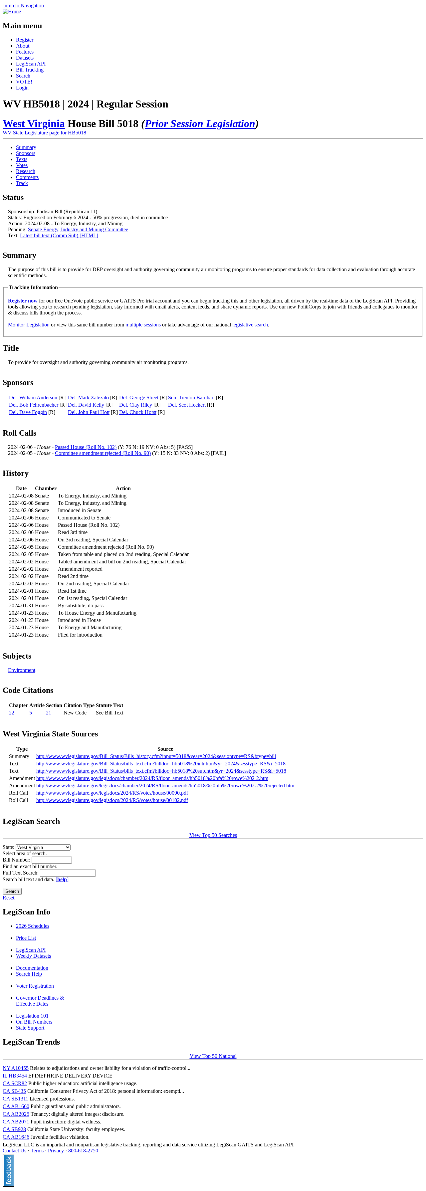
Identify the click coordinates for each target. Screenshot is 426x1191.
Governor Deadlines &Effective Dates (40, 1001)
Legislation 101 (32, 1016)
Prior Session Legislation (200, 123)
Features (25, 52)
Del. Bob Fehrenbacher (33, 405)
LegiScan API (31, 64)
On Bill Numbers (34, 1022)
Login (22, 88)
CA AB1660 (16, 1106)
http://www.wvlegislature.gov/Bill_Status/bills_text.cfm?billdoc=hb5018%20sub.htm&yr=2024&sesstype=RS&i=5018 (161, 771)
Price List (26, 938)
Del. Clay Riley (135, 405)
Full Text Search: (21, 873)
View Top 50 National (213, 1056)
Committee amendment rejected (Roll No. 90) (103, 453)
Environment (21, 670)
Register (24, 40)
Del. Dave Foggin (28, 412)
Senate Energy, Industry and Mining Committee (78, 229)
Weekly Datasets (33, 956)
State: (9, 847)
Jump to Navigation (23, 5)
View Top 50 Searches (213, 835)
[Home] (12, 11)
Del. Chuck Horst (137, 412)
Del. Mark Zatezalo (88, 397)
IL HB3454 (15, 1076)
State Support (30, 1028)
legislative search (250, 324)
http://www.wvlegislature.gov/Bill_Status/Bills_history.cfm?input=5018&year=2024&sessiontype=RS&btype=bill (156, 756)
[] (62, 879)
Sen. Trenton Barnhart (191, 397)
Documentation (32, 968)
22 (11, 712)
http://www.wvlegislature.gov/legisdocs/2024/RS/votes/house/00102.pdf (112, 800)
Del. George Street (138, 397)
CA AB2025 (16, 1114)
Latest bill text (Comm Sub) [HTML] (59, 235)
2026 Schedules (32, 926)
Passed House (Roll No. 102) (85, 447)
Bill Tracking (30, 70)
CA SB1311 (15, 1098)
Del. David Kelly (86, 405)
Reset (8, 897)
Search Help (29, 974)
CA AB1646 (16, 1137)
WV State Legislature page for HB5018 (44, 132)
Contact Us (14, 1150)
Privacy (56, 1150)
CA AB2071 (16, 1121)
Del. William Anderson (33, 397)
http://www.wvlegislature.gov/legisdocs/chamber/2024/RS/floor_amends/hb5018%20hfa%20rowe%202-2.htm (152, 778)
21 (48, 712)
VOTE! (24, 82)
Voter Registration (35, 986)
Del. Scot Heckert (187, 405)
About (22, 46)
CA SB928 (14, 1129)
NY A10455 (16, 1068)
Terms (37, 1150)
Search (23, 76)
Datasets (25, 58)
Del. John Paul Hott (88, 412)
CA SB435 (14, 1091)
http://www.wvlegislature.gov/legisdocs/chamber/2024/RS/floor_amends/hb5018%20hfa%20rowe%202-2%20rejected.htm (165, 785)
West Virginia (34, 123)
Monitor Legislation (29, 324)
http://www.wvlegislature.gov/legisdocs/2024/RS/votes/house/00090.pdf (112, 793)
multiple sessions (143, 324)
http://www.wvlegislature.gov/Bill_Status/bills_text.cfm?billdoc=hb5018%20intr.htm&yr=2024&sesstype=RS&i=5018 (161, 763)
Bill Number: (17, 860)
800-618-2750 (83, 1150)
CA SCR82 (15, 1083)
